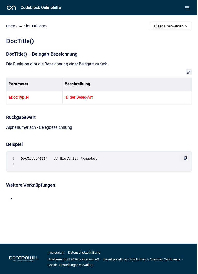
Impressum (56, 252)
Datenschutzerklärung (84, 252)
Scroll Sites (137, 259)
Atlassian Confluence (165, 259)
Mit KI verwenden (170, 26)
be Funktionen (36, 26)
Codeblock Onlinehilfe (41, 7)
